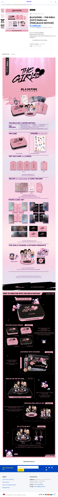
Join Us (21, 470)
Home (3, 4)
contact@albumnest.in (39, 486)
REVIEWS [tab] (13, 54)
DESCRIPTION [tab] (5, 54)
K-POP (34, 46)
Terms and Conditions (7, 479)
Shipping (38, 27)
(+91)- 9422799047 (38, 484)
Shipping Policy (6, 487)
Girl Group (38, 46)
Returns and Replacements (9, 485)
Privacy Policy (5, 482)
